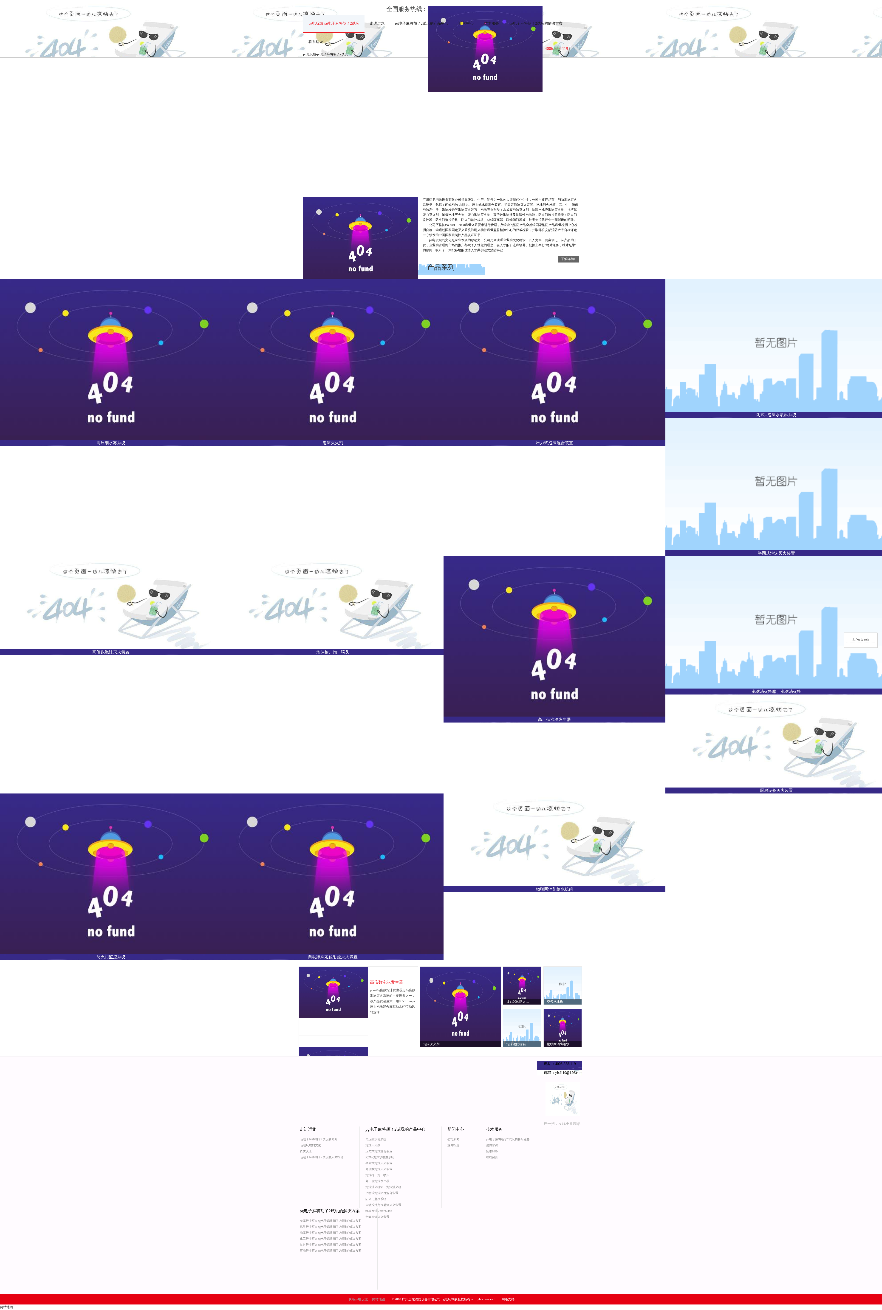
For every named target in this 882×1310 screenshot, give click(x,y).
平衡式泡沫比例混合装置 (381, 1193)
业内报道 (453, 1145)
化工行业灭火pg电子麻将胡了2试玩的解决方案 (330, 1238)
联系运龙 (315, 42)
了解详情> (568, 259)
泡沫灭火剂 (372, 1145)
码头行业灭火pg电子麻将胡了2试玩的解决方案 (330, 1226)
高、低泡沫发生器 (377, 1181)
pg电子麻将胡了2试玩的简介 (318, 1139)
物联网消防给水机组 (378, 1211)
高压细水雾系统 (375, 1139)
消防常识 (492, 1145)
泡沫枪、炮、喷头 (377, 1175)
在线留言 (492, 1157)
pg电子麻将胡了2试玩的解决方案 (536, 23)
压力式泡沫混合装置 (378, 1151)
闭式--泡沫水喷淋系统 (379, 1157)
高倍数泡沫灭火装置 (378, 1169)
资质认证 (306, 1151)
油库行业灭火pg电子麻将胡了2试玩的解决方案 (330, 1232)
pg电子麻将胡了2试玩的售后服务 (508, 1139)
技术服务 (491, 23)
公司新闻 (453, 1139)
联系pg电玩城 (358, 1299)
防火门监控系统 (375, 1199)
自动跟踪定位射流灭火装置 (383, 1205)
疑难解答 (492, 1151)
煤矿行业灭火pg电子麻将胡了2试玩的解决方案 (330, 1244)
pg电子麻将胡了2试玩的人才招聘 (321, 1157)
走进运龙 (377, 23)
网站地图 (378, 1299)
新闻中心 (466, 23)
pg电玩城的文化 (310, 1145)
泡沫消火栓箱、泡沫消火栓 (383, 1187)
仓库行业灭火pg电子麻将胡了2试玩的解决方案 (330, 1220)
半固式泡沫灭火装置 (378, 1163)
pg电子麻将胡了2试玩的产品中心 (421, 23)
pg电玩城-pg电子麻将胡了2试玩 (333, 23)
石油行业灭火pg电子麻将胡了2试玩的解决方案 (330, 1250)
